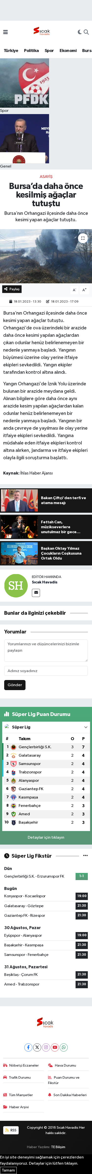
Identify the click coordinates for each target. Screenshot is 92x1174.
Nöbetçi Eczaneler (24, 1065)
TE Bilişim (58, 1147)
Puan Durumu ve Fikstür (63, 1080)
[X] (37, 1047)
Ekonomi (68, 51)
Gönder (15, 685)
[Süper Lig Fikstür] (85, 856)
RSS (13, 1130)
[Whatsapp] (64, 1047)
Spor (49, 51)
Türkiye (11, 51)
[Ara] (86, 33)
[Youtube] (55, 1047)
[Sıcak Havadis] (42, 32)
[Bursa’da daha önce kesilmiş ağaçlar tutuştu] (46, 256)
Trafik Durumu (20, 1077)
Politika (31, 51)
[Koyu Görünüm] (80, 33)
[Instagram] (46, 1047)
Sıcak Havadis (44, 582)
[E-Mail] (36, 593)
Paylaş (15, 289)
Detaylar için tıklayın (46, 837)
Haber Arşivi (19, 1107)
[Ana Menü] (5, 33)
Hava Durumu (65, 1065)
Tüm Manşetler (21, 1095)
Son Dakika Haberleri (70, 1095)
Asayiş (46, 177)
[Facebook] (28, 1047)
